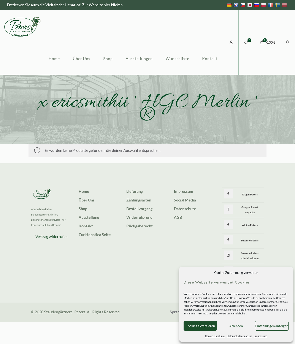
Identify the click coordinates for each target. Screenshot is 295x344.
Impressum (260, 336)
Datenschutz (185, 208)
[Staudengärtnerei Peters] (22, 26)
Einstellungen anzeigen (271, 326)
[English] (236, 4)
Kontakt (86, 226)
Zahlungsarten (138, 200)
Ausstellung (89, 217)
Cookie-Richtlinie (215, 336)
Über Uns (87, 200)
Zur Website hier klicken (102, 4)
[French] (271, 4)
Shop (83, 208)
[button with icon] (228, 193)
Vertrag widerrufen (51, 236)
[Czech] (243, 4)
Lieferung (134, 191)
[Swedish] (278, 4)
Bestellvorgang (139, 208)
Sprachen (178, 311)
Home (84, 191)
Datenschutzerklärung (239, 336)
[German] (230, 4)
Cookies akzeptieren (200, 326)
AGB (178, 217)
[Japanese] (250, 4)
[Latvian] (285, 4)
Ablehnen (236, 326)
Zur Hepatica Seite (95, 234)
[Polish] (264, 4)
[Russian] (257, 4)
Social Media (185, 200)
